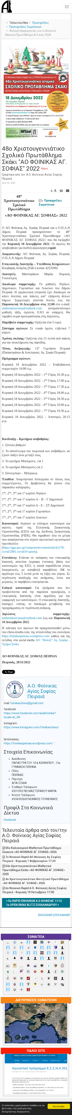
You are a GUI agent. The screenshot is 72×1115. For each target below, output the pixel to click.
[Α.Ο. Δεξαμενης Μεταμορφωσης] (8, 947)
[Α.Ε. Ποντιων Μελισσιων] (28, 942)
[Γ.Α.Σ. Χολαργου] (42, 958)
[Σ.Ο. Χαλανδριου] (35, 983)
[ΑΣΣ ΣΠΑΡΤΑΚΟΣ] (35, 958)
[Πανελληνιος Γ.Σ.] (15, 972)
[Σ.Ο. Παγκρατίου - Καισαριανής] (55, 978)
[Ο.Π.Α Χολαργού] (49, 966)
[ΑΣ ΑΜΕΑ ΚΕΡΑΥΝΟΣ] (28, 958)
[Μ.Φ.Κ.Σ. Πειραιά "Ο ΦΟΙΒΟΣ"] (35, 966)
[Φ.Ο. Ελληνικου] (28, 989)
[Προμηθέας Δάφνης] (35, 971)
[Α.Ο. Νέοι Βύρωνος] (35, 947)
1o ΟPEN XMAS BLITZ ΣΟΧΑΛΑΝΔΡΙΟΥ (31, 904)
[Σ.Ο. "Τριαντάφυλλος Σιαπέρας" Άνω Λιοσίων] (62, 971)
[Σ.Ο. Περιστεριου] (8, 984)
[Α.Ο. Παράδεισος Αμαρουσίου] (49, 947)
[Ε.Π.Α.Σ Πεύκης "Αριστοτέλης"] (21, 967)
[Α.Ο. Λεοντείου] (28, 948)
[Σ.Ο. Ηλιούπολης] (21, 978)
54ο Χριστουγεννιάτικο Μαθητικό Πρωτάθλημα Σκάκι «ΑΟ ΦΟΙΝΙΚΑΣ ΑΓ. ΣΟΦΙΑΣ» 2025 (33, 870)
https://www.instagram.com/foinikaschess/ (31, 727)
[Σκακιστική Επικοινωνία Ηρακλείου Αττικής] (55, 984)
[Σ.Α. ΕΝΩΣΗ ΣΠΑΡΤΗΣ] (42, 971)
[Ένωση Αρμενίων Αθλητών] (28, 965)
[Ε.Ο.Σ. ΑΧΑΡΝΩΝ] (15, 965)
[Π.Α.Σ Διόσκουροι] (55, 965)
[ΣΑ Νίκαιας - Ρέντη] (42, 984)
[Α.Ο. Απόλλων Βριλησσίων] (62, 942)
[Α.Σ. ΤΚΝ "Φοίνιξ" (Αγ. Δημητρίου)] (62, 953)
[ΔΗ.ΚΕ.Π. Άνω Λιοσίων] (55, 958)
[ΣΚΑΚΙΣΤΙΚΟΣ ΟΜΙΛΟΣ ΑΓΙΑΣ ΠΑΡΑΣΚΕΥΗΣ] (8, 989)
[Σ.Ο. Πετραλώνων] (15, 984)
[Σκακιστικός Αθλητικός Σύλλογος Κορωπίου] (62, 984)
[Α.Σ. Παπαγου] (49, 953)
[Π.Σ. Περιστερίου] (62, 964)
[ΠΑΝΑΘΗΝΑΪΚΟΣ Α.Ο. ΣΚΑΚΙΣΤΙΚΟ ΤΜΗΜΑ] (8, 972)
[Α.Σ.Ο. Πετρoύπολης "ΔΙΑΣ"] (8, 958)
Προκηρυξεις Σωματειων (25, 26)
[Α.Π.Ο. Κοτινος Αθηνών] (21, 953)
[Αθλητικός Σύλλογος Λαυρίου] (15, 958)
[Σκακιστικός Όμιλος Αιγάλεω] (15, 989)
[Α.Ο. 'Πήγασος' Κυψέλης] (55, 942)
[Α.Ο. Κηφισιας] (21, 947)
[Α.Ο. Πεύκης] (55, 947)
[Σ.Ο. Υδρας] (28, 984)
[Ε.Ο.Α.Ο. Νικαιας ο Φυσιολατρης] (8, 966)
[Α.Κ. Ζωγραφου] (42, 942)
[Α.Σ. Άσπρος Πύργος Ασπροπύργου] (35, 953)
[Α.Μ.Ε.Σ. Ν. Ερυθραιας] (49, 942)
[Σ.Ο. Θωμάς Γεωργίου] (28, 978)
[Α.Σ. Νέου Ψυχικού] (42, 953)
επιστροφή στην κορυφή (54, 914)
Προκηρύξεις (40, 22)
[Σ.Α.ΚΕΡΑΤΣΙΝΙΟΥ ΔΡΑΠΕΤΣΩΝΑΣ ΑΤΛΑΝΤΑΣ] (49, 971)
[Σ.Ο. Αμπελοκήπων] (15, 978)
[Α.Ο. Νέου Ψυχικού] (42, 947)
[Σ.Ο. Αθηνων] (8, 977)
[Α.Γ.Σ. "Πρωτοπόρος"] (21, 942)
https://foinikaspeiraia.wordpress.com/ (28, 743)
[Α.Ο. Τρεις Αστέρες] (62, 947)
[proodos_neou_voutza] (15, 942)
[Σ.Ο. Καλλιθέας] (35, 978)
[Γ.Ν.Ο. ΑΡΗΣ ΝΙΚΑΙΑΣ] (49, 958)
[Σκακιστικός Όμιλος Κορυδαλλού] (21, 989)
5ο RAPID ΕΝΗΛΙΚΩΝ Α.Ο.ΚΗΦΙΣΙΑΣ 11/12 (35, 900)
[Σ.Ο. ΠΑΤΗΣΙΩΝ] (62, 978)
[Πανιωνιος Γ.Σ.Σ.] (21, 971)
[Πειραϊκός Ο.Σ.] (28, 971)
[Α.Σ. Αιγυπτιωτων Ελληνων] (28, 953)
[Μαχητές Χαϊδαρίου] (42, 966)
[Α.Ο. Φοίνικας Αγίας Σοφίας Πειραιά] (8, 953)
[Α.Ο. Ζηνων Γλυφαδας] (15, 948)
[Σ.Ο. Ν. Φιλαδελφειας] (49, 978)
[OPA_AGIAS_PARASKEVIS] (8, 943)
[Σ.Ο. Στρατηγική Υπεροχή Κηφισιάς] (21, 984)
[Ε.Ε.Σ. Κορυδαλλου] (62, 958)
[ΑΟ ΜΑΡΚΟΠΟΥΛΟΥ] (21, 958)
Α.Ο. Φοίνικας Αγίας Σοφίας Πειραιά (42, 691)
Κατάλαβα (58, 1106)
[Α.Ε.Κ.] (35, 942)
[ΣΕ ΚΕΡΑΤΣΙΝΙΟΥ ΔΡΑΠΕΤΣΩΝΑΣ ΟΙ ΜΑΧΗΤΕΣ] (49, 984)
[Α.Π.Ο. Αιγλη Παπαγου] (15, 953)
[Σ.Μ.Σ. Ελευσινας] (55, 972)
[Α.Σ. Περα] (55, 953)
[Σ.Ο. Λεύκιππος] (42, 978)
